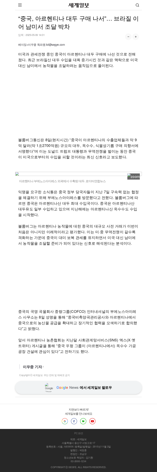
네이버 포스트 (83, 421)
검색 (137, 5)
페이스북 (74, 421)
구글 (65, 421)
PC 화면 (78, 433)
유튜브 (92, 421)
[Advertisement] (78, 102)
